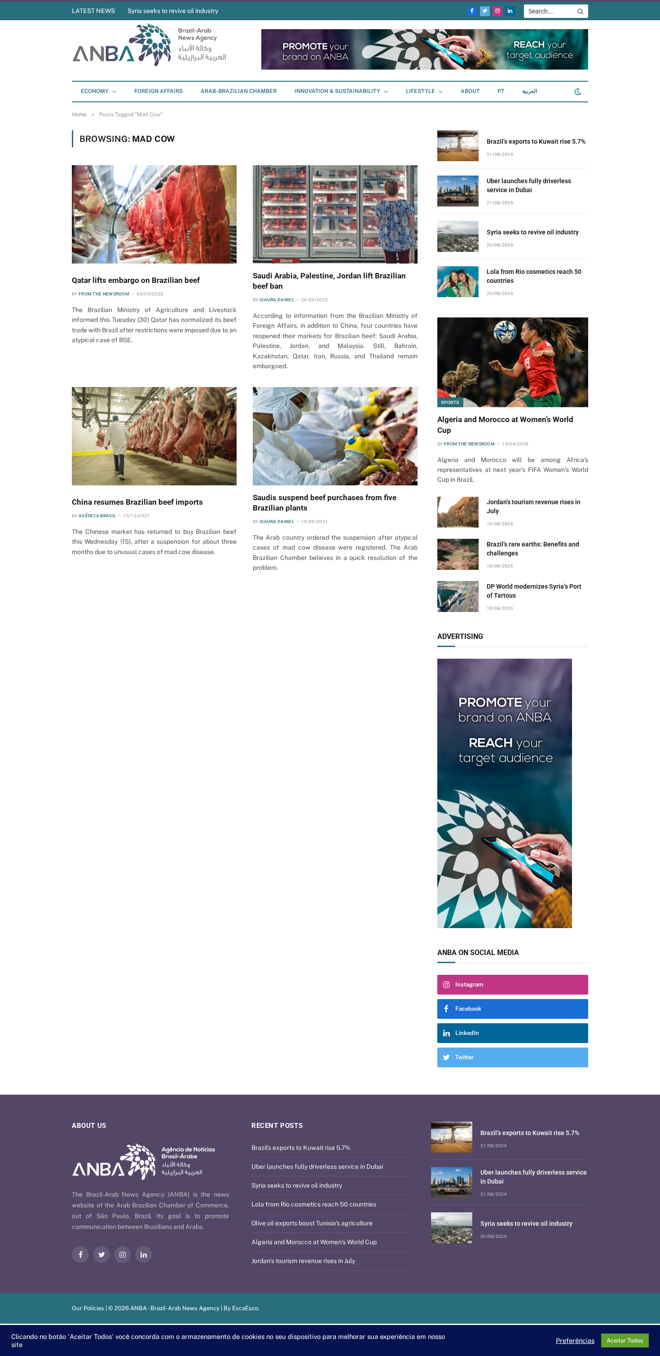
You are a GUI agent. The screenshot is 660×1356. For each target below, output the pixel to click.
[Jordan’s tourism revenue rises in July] (458, 512)
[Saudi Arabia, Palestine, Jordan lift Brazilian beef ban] (335, 214)
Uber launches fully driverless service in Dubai (529, 185)
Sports (450, 402)
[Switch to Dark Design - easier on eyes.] (576, 91)
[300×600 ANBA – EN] (512, 793)
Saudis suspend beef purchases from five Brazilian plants (324, 502)
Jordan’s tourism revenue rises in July (534, 506)
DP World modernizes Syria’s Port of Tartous (534, 591)
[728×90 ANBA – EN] (424, 67)
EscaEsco (245, 1308)
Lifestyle (420, 91)
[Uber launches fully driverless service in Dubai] (458, 191)
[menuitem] (500, 91)
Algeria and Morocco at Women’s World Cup (505, 424)
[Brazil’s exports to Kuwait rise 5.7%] (458, 145)
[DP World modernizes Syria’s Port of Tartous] (458, 596)
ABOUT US (89, 1126)
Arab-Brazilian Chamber (239, 91)
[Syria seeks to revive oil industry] (458, 236)
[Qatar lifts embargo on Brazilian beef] (154, 214)
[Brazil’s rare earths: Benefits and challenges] (458, 554)
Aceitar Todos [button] (625, 1340)
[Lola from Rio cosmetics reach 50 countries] (458, 281)
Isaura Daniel (277, 299)
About (470, 91)
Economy (95, 91)
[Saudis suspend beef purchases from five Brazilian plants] (335, 436)
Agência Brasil (97, 515)
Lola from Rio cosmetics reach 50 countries (534, 276)
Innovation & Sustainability (337, 91)
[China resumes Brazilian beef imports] (154, 436)
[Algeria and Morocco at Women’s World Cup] (512, 362)
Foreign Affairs (158, 91)
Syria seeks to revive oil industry (173, 10)
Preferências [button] (575, 1340)
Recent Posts (277, 1126)
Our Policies (88, 1308)
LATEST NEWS (93, 10)
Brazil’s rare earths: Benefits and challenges (533, 549)
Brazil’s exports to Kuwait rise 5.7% (536, 141)
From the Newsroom (104, 293)
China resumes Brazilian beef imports (137, 501)
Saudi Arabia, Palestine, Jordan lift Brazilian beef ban (329, 281)
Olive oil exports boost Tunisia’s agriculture (312, 1223)
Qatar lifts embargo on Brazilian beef (136, 280)
